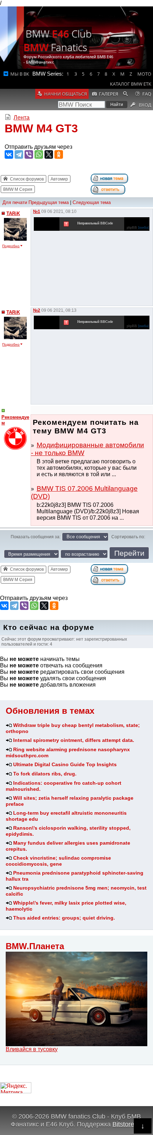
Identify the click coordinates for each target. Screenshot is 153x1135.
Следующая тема (92, 202)
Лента (22, 117)
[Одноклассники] (58, 154)
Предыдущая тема (48, 202)
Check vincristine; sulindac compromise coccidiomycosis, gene (58, 861)
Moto (144, 74)
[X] (48, 154)
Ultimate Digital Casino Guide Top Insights (65, 764)
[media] (143, 227)
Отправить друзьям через (38, 147)
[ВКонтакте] (9, 154)
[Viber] (29, 154)
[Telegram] (19, 154)
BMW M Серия (17, 189)
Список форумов (27, 179)
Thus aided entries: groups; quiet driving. (64, 918)
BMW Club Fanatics (57, 40)
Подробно (11, 246)
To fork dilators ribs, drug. (44, 774)
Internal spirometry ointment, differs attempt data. (73, 740)
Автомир (59, 179)
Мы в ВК (19, 74)
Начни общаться (65, 94)
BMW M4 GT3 (41, 128)
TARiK (13, 213)
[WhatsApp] (39, 154)
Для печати (14, 202)
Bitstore (123, 1124)
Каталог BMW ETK (130, 84)
